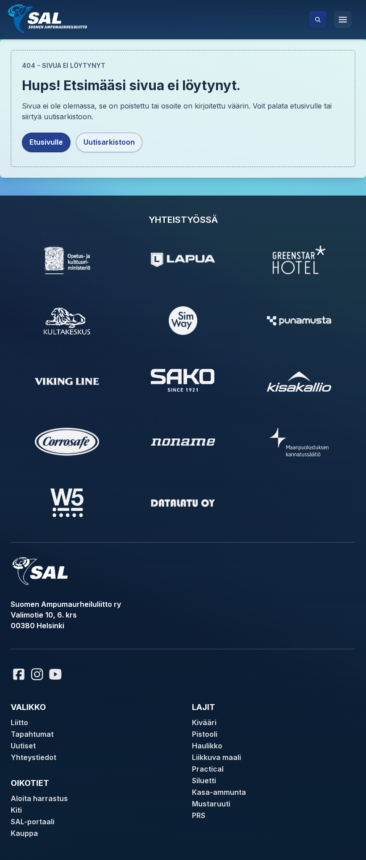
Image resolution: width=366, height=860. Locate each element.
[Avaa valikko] (343, 20)
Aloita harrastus (39, 798)
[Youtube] (56, 674)
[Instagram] (37, 674)
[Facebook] (19, 674)
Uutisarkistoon (109, 142)
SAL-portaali (32, 821)
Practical (208, 768)
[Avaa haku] (318, 20)
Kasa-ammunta (219, 792)
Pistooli (204, 734)
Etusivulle (46, 142)
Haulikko (207, 745)
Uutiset (23, 745)
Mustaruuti (211, 803)
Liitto (19, 722)
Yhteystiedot (33, 757)
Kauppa (24, 833)
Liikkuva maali (216, 757)
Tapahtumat (32, 734)
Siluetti (204, 780)
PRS (198, 815)
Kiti (16, 810)
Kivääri (204, 722)
